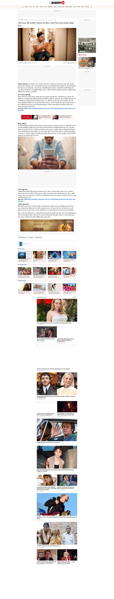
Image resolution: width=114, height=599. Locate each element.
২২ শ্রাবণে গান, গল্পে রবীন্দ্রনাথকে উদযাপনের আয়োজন (53, 277)
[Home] (57, 2)
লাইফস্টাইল (50, 7)
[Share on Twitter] (71, 63)
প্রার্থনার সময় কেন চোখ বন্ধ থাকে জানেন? (24, 292)
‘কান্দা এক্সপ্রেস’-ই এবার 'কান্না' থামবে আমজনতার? (69, 292)
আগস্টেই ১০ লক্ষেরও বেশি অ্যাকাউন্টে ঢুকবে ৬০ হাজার (24, 276)
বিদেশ (37, 7)
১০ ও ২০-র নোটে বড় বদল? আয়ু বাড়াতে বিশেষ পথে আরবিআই (39, 293)
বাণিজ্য (55, 7)
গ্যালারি (74, 7)
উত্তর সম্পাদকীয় (68, 7)
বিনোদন (41, 7)
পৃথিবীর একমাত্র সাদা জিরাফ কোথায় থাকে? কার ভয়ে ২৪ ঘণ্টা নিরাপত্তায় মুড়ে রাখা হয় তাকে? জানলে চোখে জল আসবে (46, 110)
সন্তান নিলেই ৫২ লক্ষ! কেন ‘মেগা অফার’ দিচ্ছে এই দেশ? (54, 292)
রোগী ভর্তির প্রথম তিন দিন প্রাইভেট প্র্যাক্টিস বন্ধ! (23, 260)
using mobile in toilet (23, 237)
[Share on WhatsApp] (73, 63)
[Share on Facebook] (68, 63)
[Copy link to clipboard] (75, 63)
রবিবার (82, 7)
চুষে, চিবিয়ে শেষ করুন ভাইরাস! (38, 260)
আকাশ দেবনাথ (21, 63)
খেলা (45, 7)
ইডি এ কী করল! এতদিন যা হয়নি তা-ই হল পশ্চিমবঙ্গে (38, 276)
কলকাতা (26, 7)
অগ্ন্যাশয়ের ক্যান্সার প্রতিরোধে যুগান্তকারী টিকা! (69, 260)
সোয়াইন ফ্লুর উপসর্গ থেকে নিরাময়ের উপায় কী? (53, 260)
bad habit (31, 237)
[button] (52, 6)
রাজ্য (31, 7)
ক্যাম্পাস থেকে (61, 7)
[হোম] (23, 7)
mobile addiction (38, 237)
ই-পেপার (87, 7)
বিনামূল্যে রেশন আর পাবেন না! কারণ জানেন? (69, 276)
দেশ (34, 7)
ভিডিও (79, 7)
